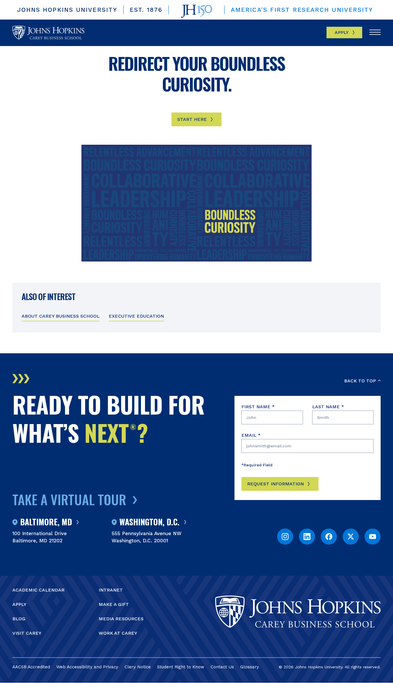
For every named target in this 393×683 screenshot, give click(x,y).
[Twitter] (351, 537)
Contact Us (222, 666)
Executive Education (136, 316)
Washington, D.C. (149, 522)
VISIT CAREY (26, 633)
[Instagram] (285, 537)
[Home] (48, 32)
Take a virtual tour (69, 499)
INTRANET (111, 590)
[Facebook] (329, 537)
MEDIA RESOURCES (121, 618)
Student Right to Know (180, 666)
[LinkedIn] (307, 537)
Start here (192, 119)
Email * (251, 435)
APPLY (19, 604)
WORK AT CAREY (118, 633)
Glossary (249, 666)
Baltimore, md (46, 522)
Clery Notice (138, 666)
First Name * (258, 406)
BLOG (18, 618)
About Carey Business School (61, 316)
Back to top (360, 381)
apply (342, 32)
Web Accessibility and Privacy (87, 666)
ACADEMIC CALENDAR (38, 590)
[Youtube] (373, 537)
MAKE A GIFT (114, 604)
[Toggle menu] (375, 33)
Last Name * (328, 406)
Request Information (275, 484)
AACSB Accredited (31, 666)
